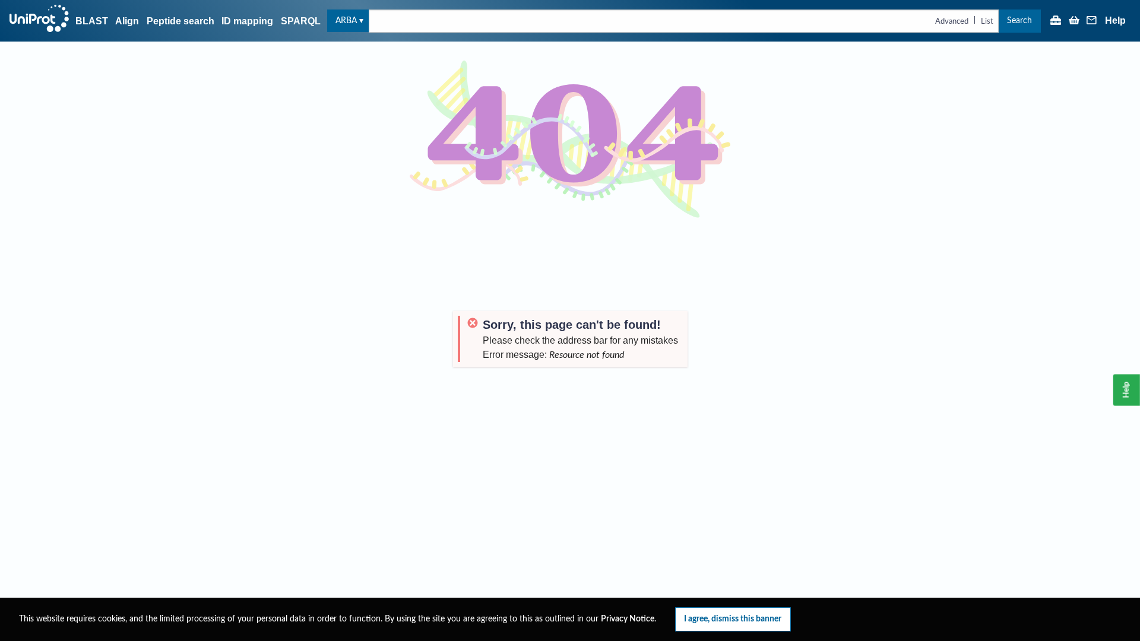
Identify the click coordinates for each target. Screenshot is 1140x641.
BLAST (91, 21)
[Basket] (1074, 21)
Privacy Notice (627, 619)
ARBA (346, 20)
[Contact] (1092, 21)
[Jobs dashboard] (1055, 21)
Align (127, 21)
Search (1019, 20)
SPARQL (301, 21)
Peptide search (180, 21)
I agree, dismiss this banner (732, 618)
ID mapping (247, 21)
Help (1115, 21)
